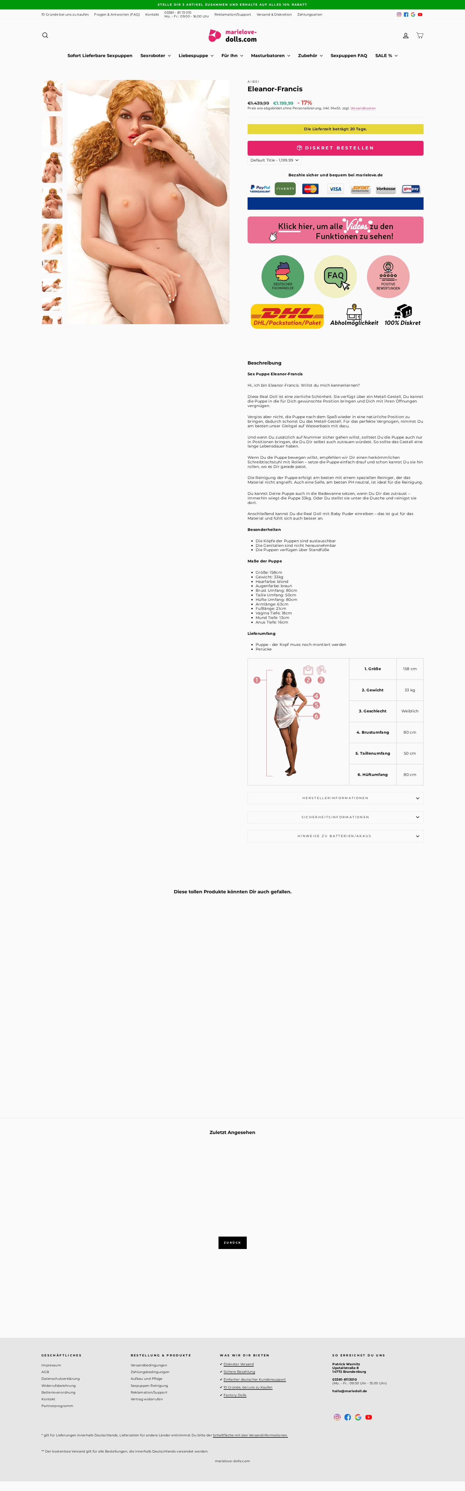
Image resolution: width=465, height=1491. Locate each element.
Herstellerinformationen (335, 798)
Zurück (232, 1242)
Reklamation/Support (232, 14)
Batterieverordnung (58, 1392)
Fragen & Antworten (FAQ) (117, 14)
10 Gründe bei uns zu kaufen (65, 14)
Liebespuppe (194, 55)
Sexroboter (153, 55)
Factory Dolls (235, 1395)
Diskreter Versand (239, 1364)
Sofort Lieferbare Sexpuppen (100, 55)
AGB (45, 1372)
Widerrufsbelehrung (58, 1386)
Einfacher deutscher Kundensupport (255, 1379)
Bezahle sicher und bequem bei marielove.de (335, 175)
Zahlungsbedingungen (150, 1372)
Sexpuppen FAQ (349, 55)
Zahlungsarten (309, 14)
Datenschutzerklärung (60, 1379)
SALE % (384, 55)
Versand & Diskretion (274, 14)
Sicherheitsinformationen (336, 817)
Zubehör (308, 55)
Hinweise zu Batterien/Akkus (336, 836)
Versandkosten (363, 108)
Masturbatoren (268, 55)
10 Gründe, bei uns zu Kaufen (248, 1387)
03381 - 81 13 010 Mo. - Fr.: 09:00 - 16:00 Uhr (186, 14)
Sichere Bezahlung (239, 1372)
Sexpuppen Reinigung (149, 1386)
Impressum (51, 1365)
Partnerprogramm (57, 1406)
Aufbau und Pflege (147, 1379)
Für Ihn (230, 55)
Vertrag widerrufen (147, 1399)
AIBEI (254, 81)
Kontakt (152, 14)
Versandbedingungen (149, 1365)
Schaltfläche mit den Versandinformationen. (250, 1435)
